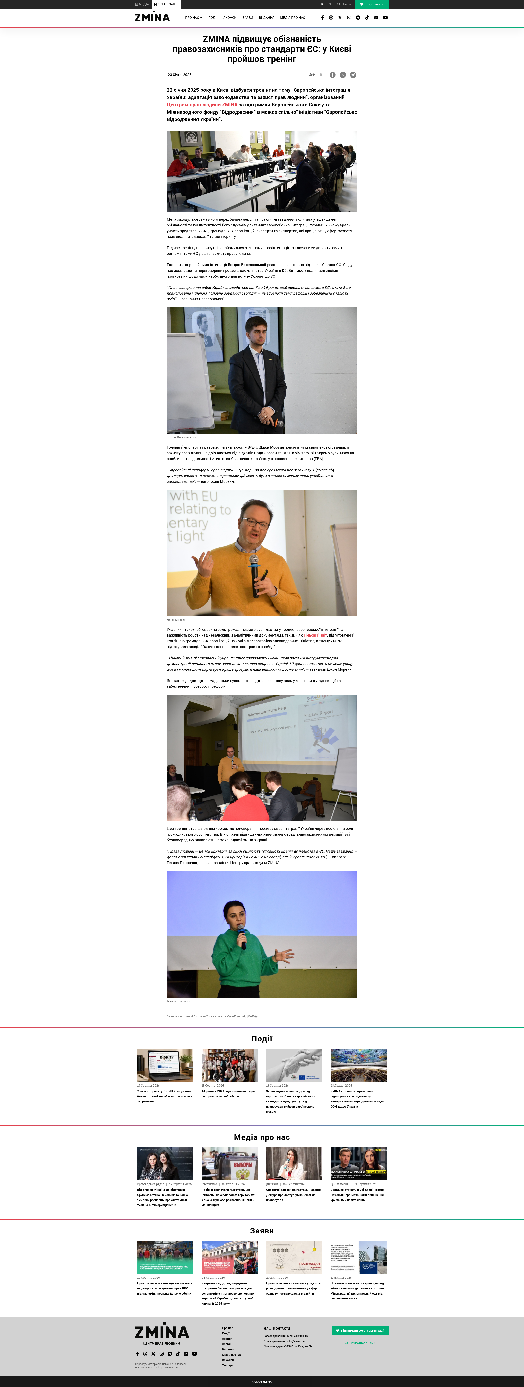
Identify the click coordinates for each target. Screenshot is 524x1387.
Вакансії (228, 1360)
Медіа (143, 4)
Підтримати (374, 4)
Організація (167, 4)
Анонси (229, 17)
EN (329, 4)
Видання (266, 17)
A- (321, 75)
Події (212, 17)
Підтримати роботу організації (362, 1330)
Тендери (227, 1365)
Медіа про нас (292, 17)
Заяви (247, 17)
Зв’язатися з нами (362, 1343)
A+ (312, 75)
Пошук (347, 4)
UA (322, 4)
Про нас (192, 17)
